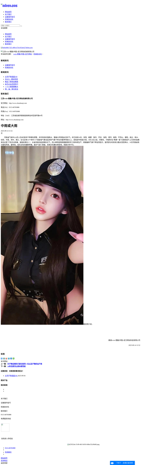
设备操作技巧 (10, 17)
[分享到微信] (13, 358)
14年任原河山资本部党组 (16, 366)
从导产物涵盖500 (11, 77)
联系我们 (8, 22)
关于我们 (8, 14)
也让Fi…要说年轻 (11, 79)
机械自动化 (9, 19)
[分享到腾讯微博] (9, 358)
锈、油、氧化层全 (11, 89)
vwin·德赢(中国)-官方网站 (22, 54)
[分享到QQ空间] (4, 358)
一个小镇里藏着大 (11, 87)
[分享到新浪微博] (6, 358)
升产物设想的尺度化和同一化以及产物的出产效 (24, 364)
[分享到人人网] (11, 358)
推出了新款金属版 (11, 82)
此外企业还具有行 (11, 84)
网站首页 (8, 12)
